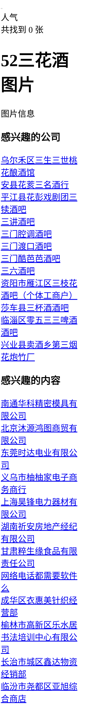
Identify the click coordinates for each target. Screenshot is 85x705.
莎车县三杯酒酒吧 (35, 308)
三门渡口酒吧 (26, 246)
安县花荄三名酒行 (35, 185)
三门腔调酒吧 (26, 234)
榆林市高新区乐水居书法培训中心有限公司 (39, 637)
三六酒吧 (18, 271)
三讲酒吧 (18, 222)
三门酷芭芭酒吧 (30, 258)
